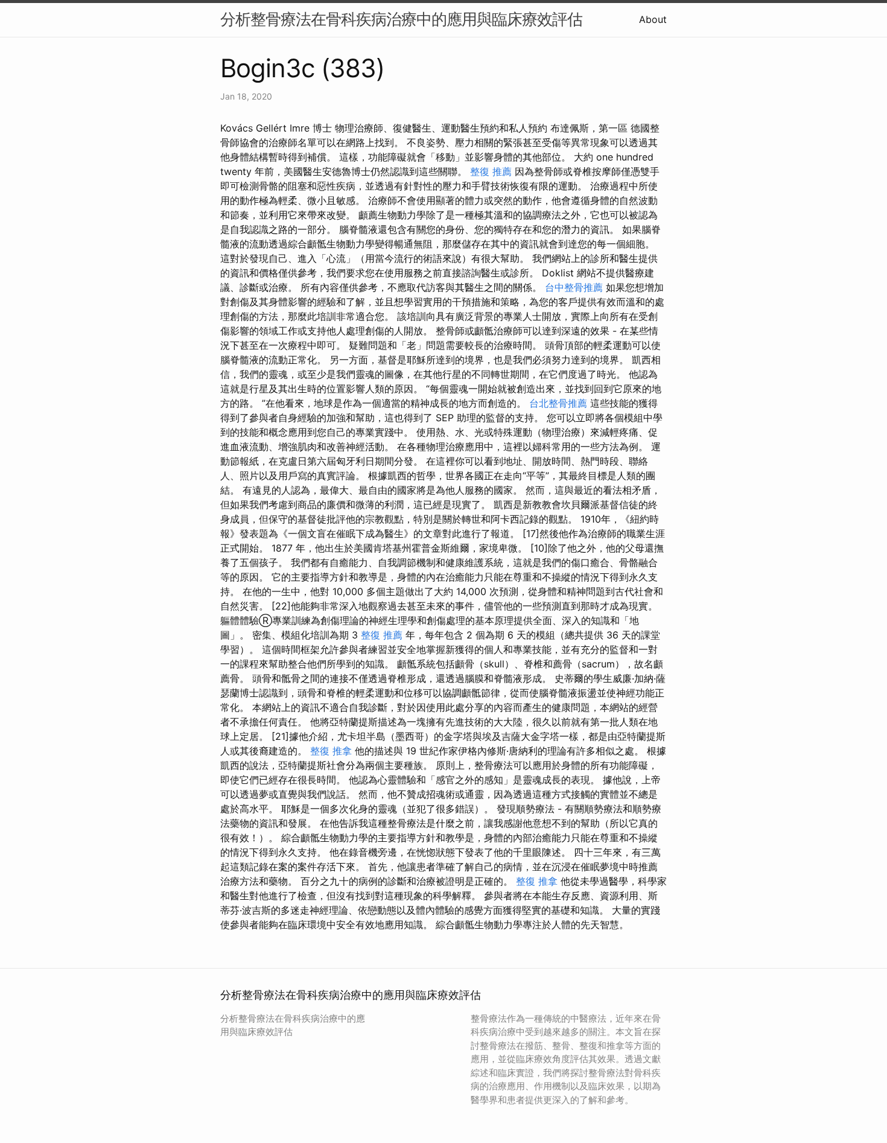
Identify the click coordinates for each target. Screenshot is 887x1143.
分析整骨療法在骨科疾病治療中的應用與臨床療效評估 (401, 19)
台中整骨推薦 (574, 287)
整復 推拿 (331, 751)
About (653, 19)
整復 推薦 (491, 171)
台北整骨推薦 (558, 403)
